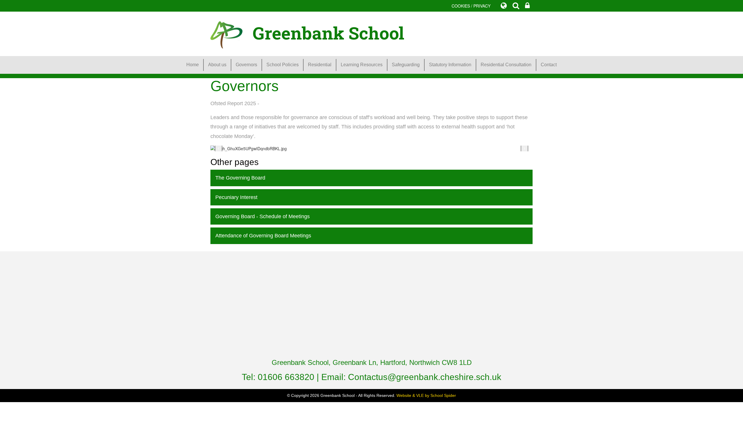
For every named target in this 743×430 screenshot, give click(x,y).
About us (217, 64)
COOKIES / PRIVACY (471, 6)
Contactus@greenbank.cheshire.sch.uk (424, 377)
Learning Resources (362, 64)
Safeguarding (406, 64)
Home (192, 64)
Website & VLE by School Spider (426, 395)
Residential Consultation (506, 64)
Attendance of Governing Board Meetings (263, 236)
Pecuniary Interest (236, 197)
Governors (246, 64)
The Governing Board (240, 178)
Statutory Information (450, 64)
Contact (549, 64)
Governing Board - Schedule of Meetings (262, 216)
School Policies (282, 64)
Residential (319, 64)
